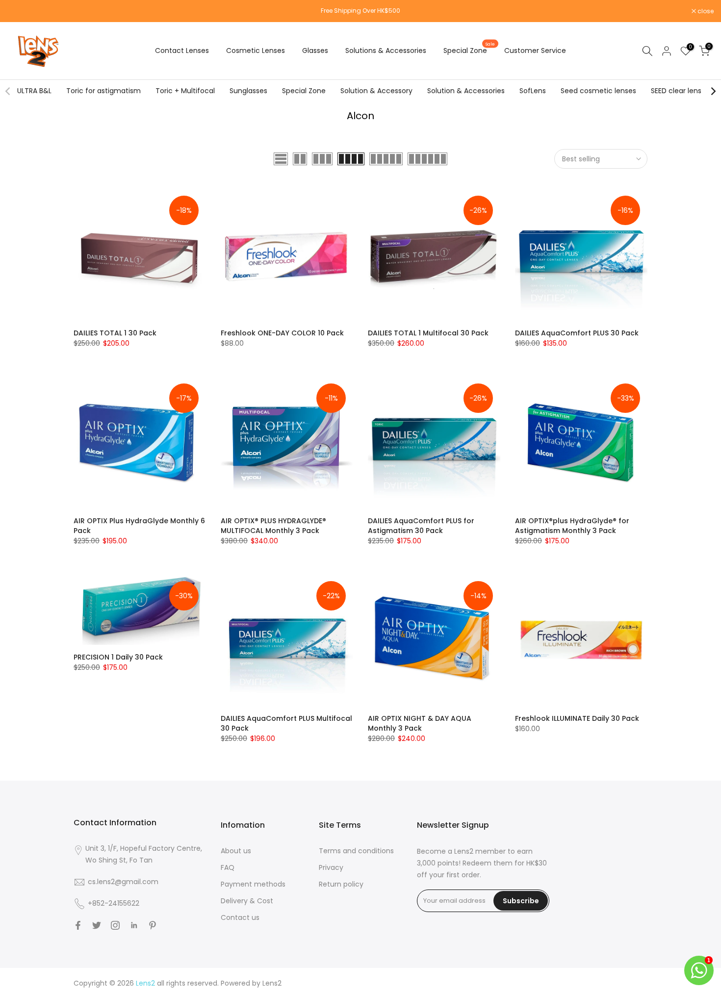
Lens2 (272, 983)
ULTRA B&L (34, 91)
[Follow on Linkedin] (133, 925)
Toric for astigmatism (103, 91)
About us (236, 851)
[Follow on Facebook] (78, 925)
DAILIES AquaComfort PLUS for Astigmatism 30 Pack (421, 525)
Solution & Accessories (466, 91)
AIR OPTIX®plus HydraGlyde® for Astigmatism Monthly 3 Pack (572, 525)
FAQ (227, 867)
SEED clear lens (676, 91)
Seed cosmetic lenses (598, 91)
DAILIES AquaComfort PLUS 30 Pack (577, 333)
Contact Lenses (182, 50)
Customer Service (535, 50)
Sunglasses (248, 91)
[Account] (666, 51)
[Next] (712, 91)
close (20, 11)
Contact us (240, 917)
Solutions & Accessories (385, 50)
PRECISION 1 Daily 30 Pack (118, 657)
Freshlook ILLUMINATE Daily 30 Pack (577, 718)
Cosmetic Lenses (255, 50)
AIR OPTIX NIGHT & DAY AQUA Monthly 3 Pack (419, 723)
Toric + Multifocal (185, 91)
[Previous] (8, 91)
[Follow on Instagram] (115, 925)
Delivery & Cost (247, 901)
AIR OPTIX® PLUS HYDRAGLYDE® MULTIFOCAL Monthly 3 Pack (273, 525)
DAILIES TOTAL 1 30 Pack (115, 333)
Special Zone (469, 50)
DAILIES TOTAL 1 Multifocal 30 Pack (428, 333)
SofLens (532, 91)
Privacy (331, 867)
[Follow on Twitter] (96, 925)
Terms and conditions (356, 851)
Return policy (341, 884)
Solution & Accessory (376, 91)
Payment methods (253, 884)
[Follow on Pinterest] (152, 925)
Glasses (315, 50)
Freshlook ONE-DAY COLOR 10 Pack (282, 333)
